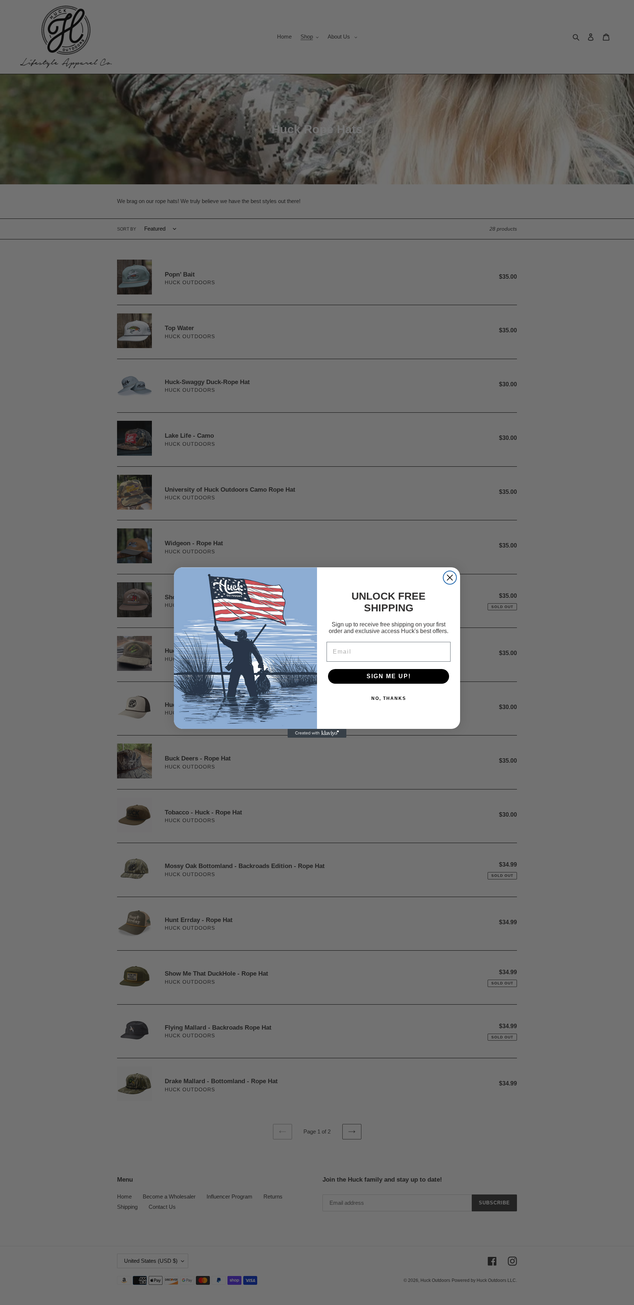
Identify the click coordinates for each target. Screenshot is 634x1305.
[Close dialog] (449, 577)
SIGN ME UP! (389, 676)
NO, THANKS (388, 698)
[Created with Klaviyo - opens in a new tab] (317, 733)
